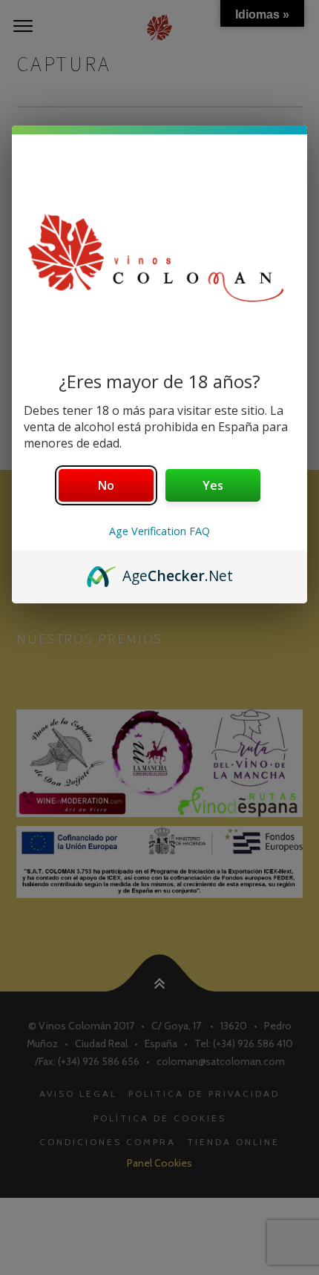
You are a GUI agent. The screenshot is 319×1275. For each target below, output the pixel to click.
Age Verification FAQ (159, 531)
